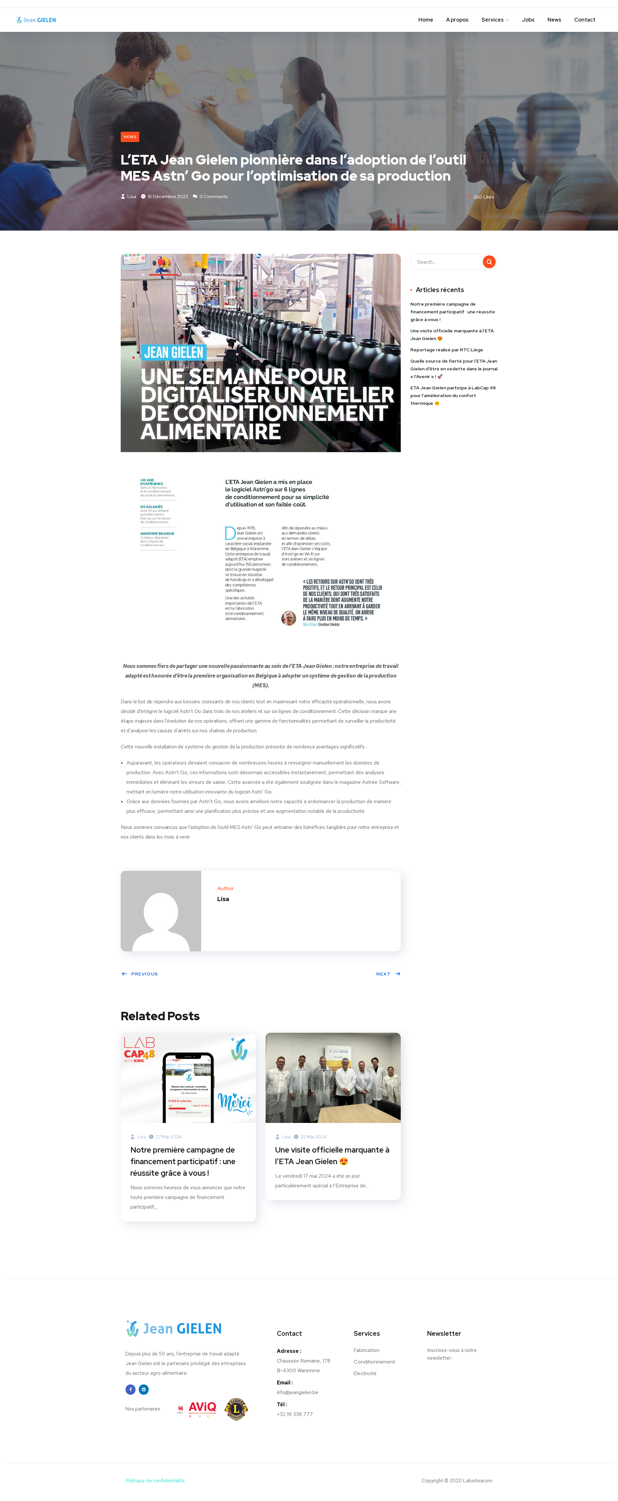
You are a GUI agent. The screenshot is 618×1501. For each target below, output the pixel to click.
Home (425, 19)
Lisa (131, 196)
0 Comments (213, 196)
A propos (457, 19)
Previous (144, 974)
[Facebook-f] (131, 1389)
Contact (584, 19)
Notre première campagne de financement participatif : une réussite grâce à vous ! (183, 1161)
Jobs (528, 19)
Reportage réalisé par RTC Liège (446, 350)
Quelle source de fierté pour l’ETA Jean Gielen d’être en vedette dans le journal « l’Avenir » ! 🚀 (453, 368)
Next (383, 974)
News (554, 19)
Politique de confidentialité (155, 1480)
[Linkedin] (144, 1389)
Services (493, 19)
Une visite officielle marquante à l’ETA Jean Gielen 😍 (332, 1155)
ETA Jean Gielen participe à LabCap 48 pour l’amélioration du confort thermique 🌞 (453, 395)
